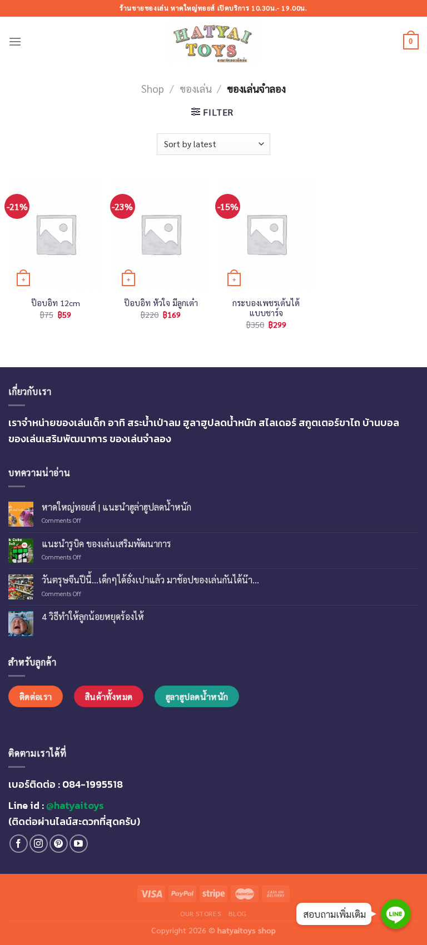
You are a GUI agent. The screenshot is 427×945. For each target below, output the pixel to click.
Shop (152, 88)
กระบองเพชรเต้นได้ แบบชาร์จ (266, 308)
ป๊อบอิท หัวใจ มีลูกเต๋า (161, 303)
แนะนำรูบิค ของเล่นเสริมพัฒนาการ (106, 543)
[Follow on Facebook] (18, 843)
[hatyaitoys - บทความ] (213, 41)
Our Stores (200, 913)
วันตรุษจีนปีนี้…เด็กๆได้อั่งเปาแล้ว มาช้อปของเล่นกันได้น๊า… (150, 579)
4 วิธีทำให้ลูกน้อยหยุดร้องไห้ (93, 616)
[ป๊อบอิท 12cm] (55, 234)
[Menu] (15, 41)
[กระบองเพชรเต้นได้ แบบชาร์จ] (266, 234)
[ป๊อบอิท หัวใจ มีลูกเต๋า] (160, 234)
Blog (238, 913)
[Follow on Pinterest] (58, 843)
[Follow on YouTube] (78, 843)
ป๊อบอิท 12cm (55, 303)
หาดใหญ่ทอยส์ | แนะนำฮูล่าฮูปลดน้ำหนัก (116, 507)
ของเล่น (196, 88)
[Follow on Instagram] (38, 843)
